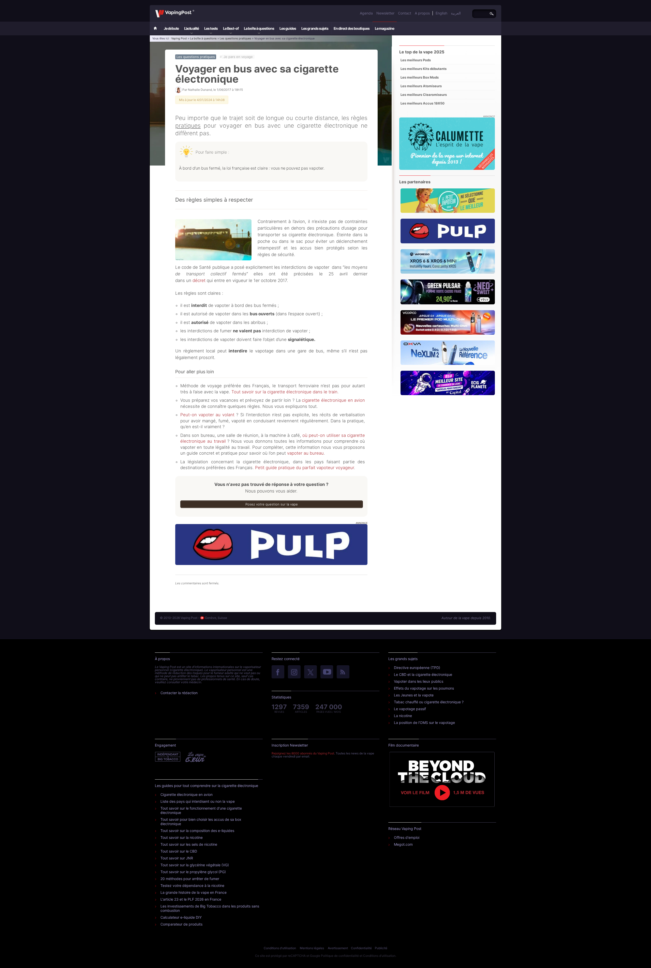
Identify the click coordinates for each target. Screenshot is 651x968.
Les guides (287, 28)
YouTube (326, 672)
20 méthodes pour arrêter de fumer (189, 878)
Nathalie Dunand (200, 90)
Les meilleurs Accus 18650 (423, 103)
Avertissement (338, 948)
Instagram (294, 672)
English (441, 13)
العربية (456, 13)
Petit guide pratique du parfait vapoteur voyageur (304, 467)
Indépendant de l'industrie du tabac (168, 757)
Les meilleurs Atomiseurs (421, 86)
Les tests (211, 28)
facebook (278, 672)
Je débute (171, 28)
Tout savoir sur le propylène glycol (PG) (193, 872)
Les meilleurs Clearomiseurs (424, 95)
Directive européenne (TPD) (417, 667)
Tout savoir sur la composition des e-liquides (197, 830)
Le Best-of (231, 28)
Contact (404, 13)
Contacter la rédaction (179, 693)
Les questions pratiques (235, 38)
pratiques (188, 125)
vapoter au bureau (305, 453)
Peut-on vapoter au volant (207, 414)
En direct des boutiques (351, 28)
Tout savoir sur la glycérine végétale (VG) (194, 865)
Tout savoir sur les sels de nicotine (188, 844)
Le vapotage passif (410, 709)
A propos (422, 13)
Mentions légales (312, 948)
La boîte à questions (259, 28)
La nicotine (403, 715)
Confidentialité (361, 948)
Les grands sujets (314, 28)
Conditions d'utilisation (280, 948)
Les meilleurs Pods (416, 60)
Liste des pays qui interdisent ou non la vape (197, 801)
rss (343, 672)
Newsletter (385, 13)
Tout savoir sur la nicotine (181, 837)
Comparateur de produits (181, 924)
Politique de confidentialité (340, 956)
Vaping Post (195, 10)
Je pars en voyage (238, 57)
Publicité (381, 948)
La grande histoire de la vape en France (193, 892)
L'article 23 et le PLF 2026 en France (190, 899)
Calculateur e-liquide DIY (181, 917)
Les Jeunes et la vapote (414, 695)
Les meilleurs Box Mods (420, 77)
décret (199, 280)
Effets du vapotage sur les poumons (424, 688)
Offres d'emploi (406, 837)
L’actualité (191, 28)
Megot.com (403, 844)
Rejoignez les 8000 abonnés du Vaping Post (303, 753)
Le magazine (384, 28)
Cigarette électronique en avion (186, 794)
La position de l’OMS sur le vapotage (424, 722)
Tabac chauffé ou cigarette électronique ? (429, 702)
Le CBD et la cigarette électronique (423, 674)
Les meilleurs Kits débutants (424, 69)
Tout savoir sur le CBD (178, 851)
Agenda (366, 13)
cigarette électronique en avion (333, 400)
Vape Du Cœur (195, 757)
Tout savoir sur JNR (176, 858)
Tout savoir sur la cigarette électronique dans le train (284, 391)
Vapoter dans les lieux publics (418, 681)
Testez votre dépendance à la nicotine (192, 885)
